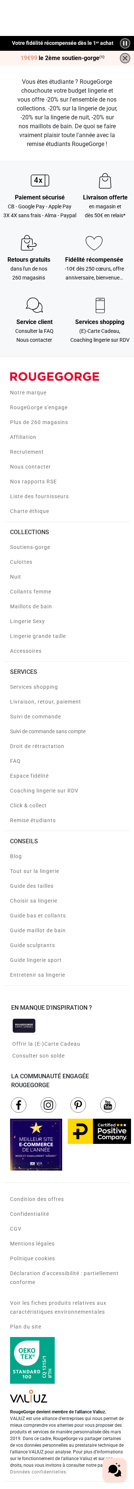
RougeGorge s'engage (39, 407)
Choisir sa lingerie (33, 901)
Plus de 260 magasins (39, 422)
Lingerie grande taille (38, 636)
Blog (16, 856)
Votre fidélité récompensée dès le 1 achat (63, 43)
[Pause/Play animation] (125, 43)
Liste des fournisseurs (39, 496)
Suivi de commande (35, 716)
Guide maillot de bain (38, 930)
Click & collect (28, 805)
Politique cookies (32, 1258)
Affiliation (23, 437)
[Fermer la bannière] (125, 58)
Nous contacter (30, 467)
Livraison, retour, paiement (45, 702)
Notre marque (28, 393)
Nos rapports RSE (33, 481)
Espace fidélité (29, 776)
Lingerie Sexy (27, 621)
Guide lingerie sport (36, 960)
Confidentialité (29, 1214)
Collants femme (30, 592)
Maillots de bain (31, 606)
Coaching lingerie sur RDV (44, 791)
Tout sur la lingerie (34, 871)
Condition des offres (37, 1199)
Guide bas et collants (38, 916)
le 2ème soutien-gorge (62, 58)
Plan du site (25, 1327)
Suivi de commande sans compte (48, 731)
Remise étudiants (33, 820)
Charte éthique (29, 511)
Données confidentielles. (39, 1472)
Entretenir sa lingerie (37, 975)
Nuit (15, 577)
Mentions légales (32, 1244)
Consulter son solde (38, 1056)
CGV (16, 1229)
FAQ (15, 761)
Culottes (21, 562)
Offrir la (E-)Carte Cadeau (46, 1044)
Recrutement (27, 452)
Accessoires (26, 651)
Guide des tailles (32, 886)
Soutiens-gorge (30, 547)
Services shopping (34, 687)
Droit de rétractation (37, 746)
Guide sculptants (32, 945)
